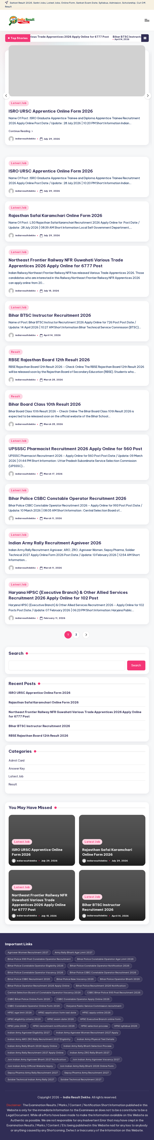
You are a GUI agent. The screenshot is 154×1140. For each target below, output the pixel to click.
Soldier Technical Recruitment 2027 (81, 1079)
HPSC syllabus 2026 (125, 1026)
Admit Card (16, 760)
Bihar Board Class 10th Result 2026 (45, 404)
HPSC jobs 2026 (17, 1026)
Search (16, 653)
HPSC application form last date (57, 1012)
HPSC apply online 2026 (96, 1012)
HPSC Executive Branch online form (100, 1019)
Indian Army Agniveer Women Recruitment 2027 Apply (87, 1032)
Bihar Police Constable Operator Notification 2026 (99, 965)
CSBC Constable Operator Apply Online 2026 (83, 999)
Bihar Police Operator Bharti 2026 (120, 979)
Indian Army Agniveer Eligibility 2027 (29, 1032)
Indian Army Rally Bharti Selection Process (87, 1046)
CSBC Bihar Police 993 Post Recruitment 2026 (113, 992)
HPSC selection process (94, 1026)
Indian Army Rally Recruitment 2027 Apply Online (35, 1052)
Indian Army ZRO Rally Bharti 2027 (89, 1052)
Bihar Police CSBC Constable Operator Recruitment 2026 (67, 498)
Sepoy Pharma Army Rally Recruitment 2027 (33, 1072)
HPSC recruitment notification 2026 (54, 1026)
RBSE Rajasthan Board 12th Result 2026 (49, 359)
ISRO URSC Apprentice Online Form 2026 (51, 111)
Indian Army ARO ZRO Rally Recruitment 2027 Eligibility (39, 1039)
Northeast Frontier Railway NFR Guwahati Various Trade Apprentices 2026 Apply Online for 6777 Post (75, 714)
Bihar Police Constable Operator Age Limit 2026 (105, 959)
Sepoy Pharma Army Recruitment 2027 (86, 1072)
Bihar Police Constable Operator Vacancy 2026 (35, 972)
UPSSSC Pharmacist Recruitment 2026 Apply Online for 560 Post (75, 448)
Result (15, 351)
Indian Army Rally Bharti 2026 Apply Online (32, 1046)
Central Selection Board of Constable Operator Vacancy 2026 (44, 992)
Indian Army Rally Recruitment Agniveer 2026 (55, 542)
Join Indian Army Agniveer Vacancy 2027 (96, 1059)
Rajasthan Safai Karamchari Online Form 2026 (55, 215)
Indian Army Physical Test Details (95, 1039)
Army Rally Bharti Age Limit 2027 (73, 952)
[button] (21, 131)
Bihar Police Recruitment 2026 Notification (101, 985)
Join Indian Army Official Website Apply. (30, 1066)
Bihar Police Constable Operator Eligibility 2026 (35, 965)
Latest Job (18, 103)
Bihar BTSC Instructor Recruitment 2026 (50, 315)
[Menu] (147, 20)
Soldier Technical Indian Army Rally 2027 (31, 1079)
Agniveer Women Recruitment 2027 (28, 952)
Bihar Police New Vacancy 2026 (75, 979)
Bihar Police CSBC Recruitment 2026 (29, 979)
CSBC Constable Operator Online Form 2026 (34, 1006)
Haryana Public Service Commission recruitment (93, 1006)
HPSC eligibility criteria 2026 (24, 1019)
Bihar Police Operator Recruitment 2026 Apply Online (38, 985)
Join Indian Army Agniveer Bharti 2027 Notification (37, 1059)
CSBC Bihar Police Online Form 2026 (29, 999)
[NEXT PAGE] (86, 635)
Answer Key (17, 768)
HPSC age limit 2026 (20, 1012)
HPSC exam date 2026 (60, 1019)
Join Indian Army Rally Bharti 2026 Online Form (87, 1066)
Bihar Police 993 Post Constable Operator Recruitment (39, 959)
